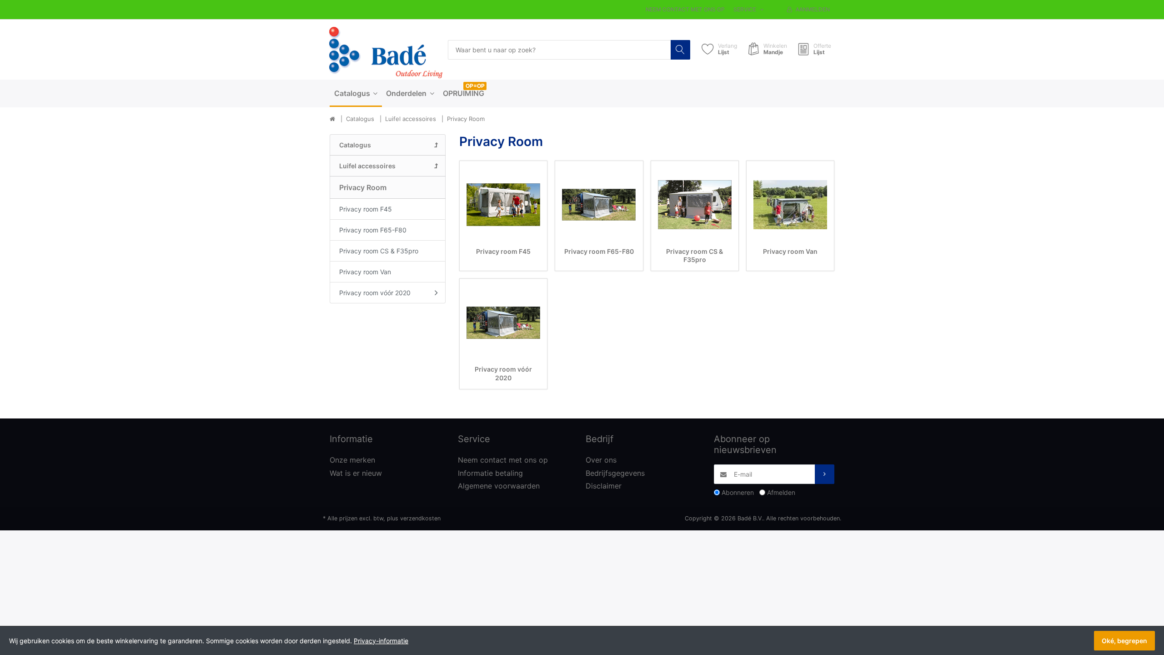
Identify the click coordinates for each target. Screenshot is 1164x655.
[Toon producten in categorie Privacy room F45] (503, 205)
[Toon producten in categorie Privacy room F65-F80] (599, 205)
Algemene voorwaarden (499, 485)
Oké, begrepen (1124, 641)
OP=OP (475, 85)
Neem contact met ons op (685, 9)
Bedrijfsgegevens (615, 473)
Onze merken (352, 459)
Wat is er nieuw (356, 473)
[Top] (332, 119)
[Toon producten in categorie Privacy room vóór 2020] (503, 322)
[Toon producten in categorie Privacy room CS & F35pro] (695, 205)
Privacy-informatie (381, 641)
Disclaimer (604, 485)
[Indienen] (824, 474)
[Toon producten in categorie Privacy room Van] (790, 205)
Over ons (601, 459)
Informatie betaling (490, 473)
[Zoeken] (680, 50)
